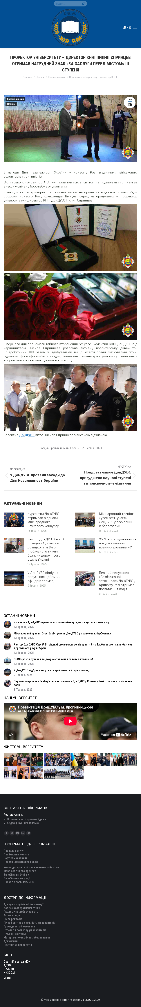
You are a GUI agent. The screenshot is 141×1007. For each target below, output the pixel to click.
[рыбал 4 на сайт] (10, 759)
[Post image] (14, 520)
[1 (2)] (130, 759)
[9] (23, 773)
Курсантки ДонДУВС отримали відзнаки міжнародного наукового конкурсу (43, 520)
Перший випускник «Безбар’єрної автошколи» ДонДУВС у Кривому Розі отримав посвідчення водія (117, 581)
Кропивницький (15, 99)
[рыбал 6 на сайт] (23, 759)
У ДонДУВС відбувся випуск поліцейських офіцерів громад (44, 577)
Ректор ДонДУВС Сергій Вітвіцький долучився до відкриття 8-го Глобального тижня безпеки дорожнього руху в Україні (46, 549)
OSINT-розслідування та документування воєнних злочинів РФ (117, 543)
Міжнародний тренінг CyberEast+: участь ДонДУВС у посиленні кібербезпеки (116, 520)
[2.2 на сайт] (104, 759)
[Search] (83, 3)
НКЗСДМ (9, 972)
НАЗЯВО (9, 969)
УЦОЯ (7, 978)
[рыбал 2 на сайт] (77, 759)
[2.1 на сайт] (90, 759)
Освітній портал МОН (17, 961)
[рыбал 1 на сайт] (50, 759)
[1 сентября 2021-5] (37, 773)
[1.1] (10, 773)
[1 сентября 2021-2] (77, 773)
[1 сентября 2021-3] (63, 773)
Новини (11, 104)
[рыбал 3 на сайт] (63, 759)
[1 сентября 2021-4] (50, 773)
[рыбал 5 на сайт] (37, 759)
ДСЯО (7, 965)
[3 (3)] (117, 759)
